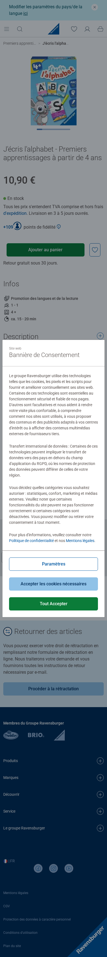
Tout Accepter (53, 603)
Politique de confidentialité (31, 540)
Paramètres (53, 564)
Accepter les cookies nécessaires (53, 583)
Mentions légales (80, 540)
